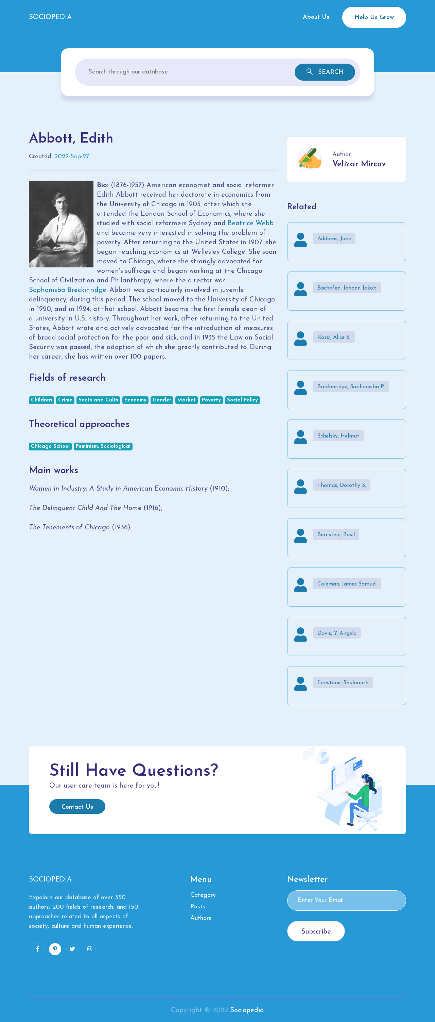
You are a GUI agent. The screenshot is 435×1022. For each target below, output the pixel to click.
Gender (162, 400)
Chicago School (50, 446)
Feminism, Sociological (103, 446)
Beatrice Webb (251, 223)
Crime (65, 400)
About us (316, 17)
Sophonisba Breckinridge (67, 290)
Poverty (211, 400)
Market (186, 400)
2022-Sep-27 (71, 157)
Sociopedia (247, 1010)
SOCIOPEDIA (50, 17)
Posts (197, 907)
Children (41, 400)
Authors (200, 919)
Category (203, 895)
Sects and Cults (98, 400)
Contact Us (77, 807)
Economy (135, 400)
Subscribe (316, 931)
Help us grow (374, 18)
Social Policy (242, 400)
